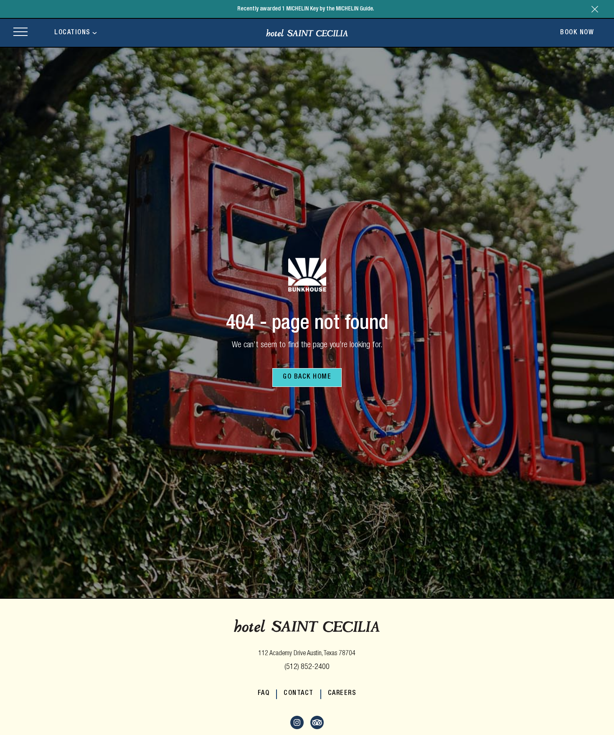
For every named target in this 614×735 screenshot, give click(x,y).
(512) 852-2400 (307, 667)
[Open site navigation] (20, 33)
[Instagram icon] (297, 728)
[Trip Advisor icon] (317, 728)
